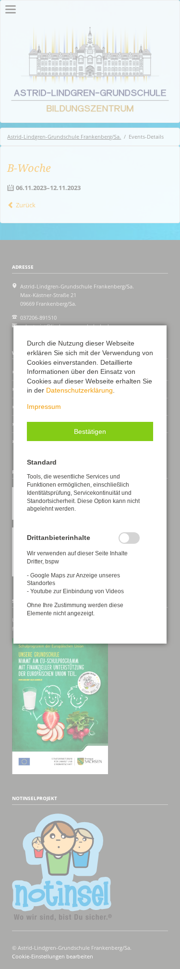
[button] (90, 431)
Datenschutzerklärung (79, 390)
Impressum (44, 406)
